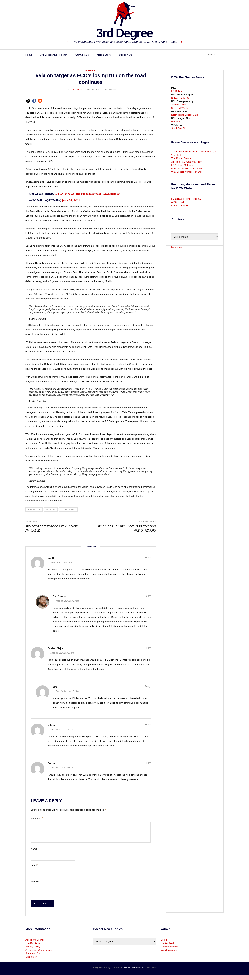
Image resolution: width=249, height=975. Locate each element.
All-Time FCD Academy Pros (186, 161)
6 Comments (110, 90)
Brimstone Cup (33, 953)
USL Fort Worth (179, 108)
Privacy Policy (32, 946)
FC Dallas (90, 70)
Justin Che (51, 510)
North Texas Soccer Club (184, 114)
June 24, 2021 (71, 200)
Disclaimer (31, 956)
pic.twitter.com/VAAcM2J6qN (100, 193)
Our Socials (82, 54)
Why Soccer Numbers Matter (186, 171)
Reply (147, 557)
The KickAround (34, 943)
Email (34, 865)
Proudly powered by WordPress (106, 967)
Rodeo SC (176, 121)
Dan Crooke (76, 90)
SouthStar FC (178, 128)
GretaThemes (151, 967)
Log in (164, 939)
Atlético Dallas (178, 104)
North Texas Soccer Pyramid (186, 168)
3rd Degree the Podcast (53, 54)
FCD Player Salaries (182, 165)
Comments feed (169, 946)
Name (35, 848)
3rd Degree (124, 33)
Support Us (125, 54)
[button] (28, 101)
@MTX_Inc (72, 193)
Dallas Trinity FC (180, 97)
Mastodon (176, 247)
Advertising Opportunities (38, 950)
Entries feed (167, 943)
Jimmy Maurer (33, 510)
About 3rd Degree (35, 939)
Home (28, 54)
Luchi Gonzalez (68, 510)
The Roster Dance (181, 158)
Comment (37, 818)
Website (35, 881)
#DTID (58, 193)
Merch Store (104, 54)
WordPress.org (169, 950)
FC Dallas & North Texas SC (186, 198)
